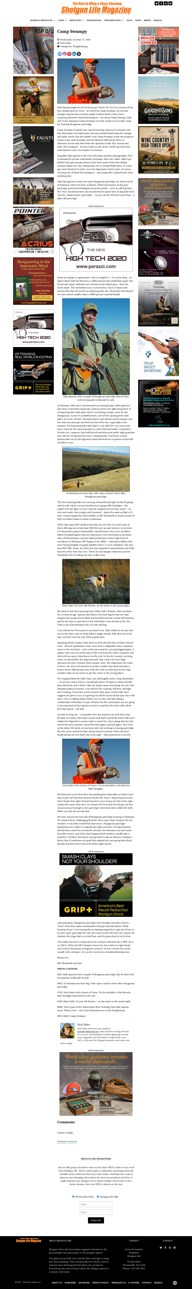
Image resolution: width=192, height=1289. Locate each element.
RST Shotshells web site (69, 963)
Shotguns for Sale (109, 1196)
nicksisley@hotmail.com (116, 952)
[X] (79, 54)
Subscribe (96, 1220)
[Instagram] (64, 54)
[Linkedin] (74, 54)
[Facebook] (60, 54)
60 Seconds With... (85, 1196)
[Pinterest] (69, 54)
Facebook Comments (67, 1141)
